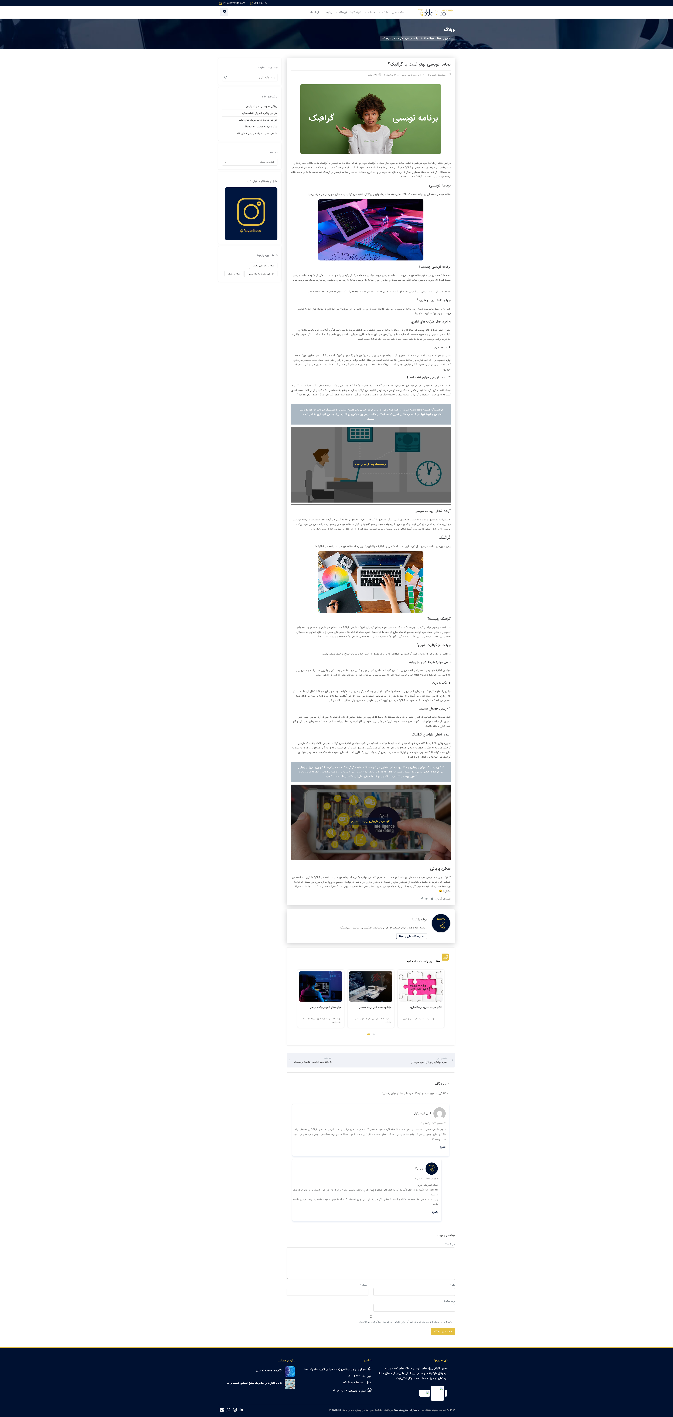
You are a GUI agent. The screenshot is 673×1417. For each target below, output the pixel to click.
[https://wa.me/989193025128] (228, 1410)
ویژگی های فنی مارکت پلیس (261, 106)
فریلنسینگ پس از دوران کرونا (371, 464)
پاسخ (443, 1147)
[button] (374, 1034)
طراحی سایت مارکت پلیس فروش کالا (257, 133)
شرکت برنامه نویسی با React (261, 127)
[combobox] (250, 162)
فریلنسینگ (441, 75)
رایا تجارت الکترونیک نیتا (407, 1410)
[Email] (222, 1410)
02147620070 (260, 3)
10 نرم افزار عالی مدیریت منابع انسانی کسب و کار (254, 1383)
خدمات (371, 12)
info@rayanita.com (234, 3)
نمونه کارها (356, 12)
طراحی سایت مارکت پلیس (261, 274)
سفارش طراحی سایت (263, 266)
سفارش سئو (234, 274)
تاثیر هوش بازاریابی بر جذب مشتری (370, 821)
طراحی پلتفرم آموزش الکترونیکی (259, 113)
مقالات (384, 12)
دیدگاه (450, 1244)
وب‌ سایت (449, 1301)
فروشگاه (343, 12)
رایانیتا (404, 75)
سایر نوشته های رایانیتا (411, 936)
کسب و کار (431, 75)
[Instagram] (235, 1410)
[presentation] (299, 1001)
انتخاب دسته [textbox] (267, 162)
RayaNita (336, 1410)
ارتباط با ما (313, 12)
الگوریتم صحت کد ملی (269, 1370)
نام (452, 1285)
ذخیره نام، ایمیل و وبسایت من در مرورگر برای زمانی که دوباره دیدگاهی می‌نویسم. (406, 1322)
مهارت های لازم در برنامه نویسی (325, 1007)
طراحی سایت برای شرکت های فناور (258, 120)
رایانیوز (328, 12)
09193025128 (340, 1391)
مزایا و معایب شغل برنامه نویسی (375, 1007)
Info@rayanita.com (354, 1383)
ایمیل (364, 1285)
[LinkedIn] (241, 1410)
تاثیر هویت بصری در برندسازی (425, 1007)
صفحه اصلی (398, 12)
